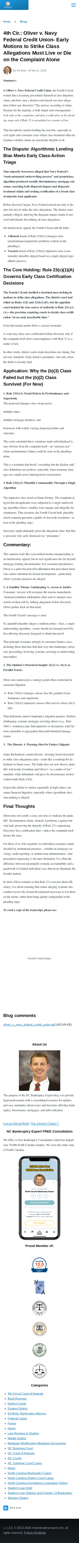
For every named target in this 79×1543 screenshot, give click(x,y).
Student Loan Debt (20, 1488)
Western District (18, 1498)
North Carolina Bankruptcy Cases (29, 1473)
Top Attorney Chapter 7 (45, 1123)
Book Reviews (17, 1398)
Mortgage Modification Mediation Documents (37, 1443)
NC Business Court (20, 1448)
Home (6, 21)
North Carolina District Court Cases (31, 1478)
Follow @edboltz (35, 1532)
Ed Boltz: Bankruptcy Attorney (27, 1413)
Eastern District (18, 1408)
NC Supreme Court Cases (25, 1463)
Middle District (17, 1438)
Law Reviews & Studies (23, 1433)
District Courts (17, 1403)
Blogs (23, 21)
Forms (12, 1423)
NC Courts (14, 1458)
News (11, 1468)
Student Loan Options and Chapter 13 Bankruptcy (40, 1493)
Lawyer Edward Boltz (16, 1123)
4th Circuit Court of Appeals (25, 1393)
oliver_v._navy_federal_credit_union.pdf (29, 1024)
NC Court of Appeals (21, 1453)
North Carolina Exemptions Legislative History (38, 1483)
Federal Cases (17, 1418)
